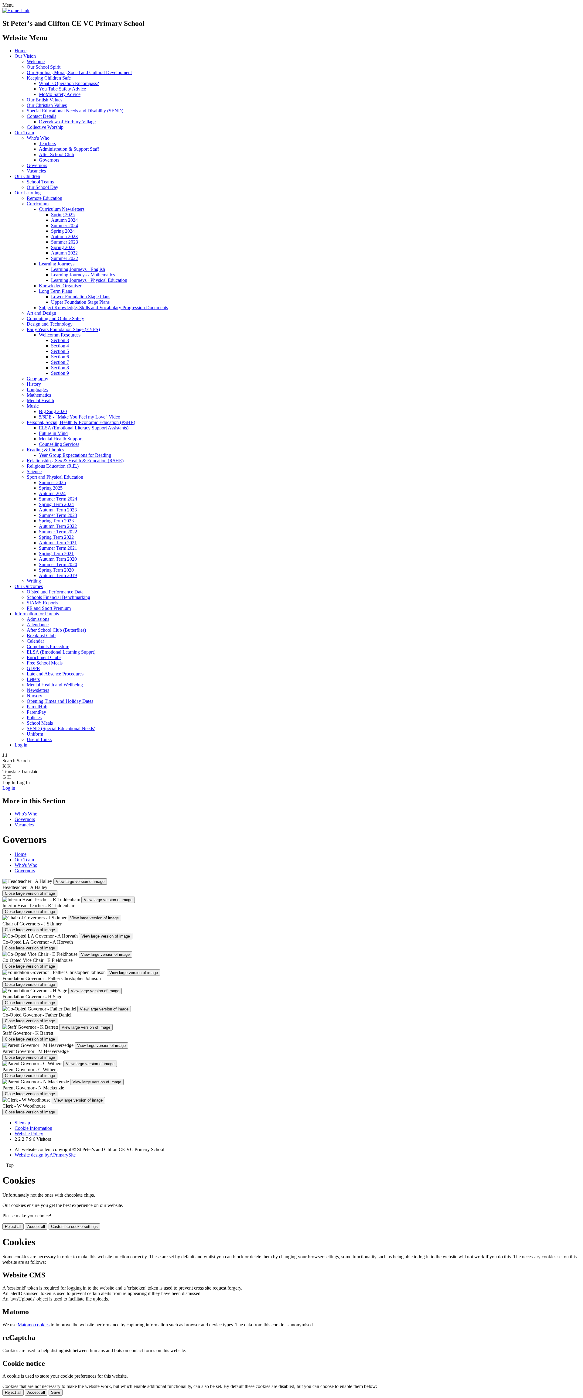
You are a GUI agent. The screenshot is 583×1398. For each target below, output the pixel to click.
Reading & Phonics (45, 449)
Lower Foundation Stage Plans (80, 296)
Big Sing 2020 (53, 411)
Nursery (34, 695)
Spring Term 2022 (56, 537)
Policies (34, 717)
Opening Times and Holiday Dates (60, 701)
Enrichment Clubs (44, 657)
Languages (37, 389)
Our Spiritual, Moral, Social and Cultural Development (79, 72)
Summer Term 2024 (58, 498)
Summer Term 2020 (58, 564)
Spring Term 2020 (56, 570)
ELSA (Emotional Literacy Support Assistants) (83, 427)
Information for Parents (37, 613)
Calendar (35, 641)
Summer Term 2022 (58, 531)
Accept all (36, 1226)
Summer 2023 (64, 241)
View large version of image (80, 881)
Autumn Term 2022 (58, 526)
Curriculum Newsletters (61, 209)
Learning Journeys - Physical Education (89, 280)
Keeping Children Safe (49, 77)
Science (34, 471)
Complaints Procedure (48, 646)
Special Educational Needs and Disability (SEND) (75, 110)
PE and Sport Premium (49, 608)
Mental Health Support (61, 438)
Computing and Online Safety (55, 318)
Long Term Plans (55, 291)
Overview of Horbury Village (67, 121)
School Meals (40, 723)
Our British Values (44, 99)
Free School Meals (45, 662)
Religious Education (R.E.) (53, 466)
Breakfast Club (41, 635)
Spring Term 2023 (56, 520)
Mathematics (39, 395)
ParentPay (36, 712)
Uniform (35, 734)
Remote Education (44, 198)
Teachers (47, 143)
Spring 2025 (63, 214)
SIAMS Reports (42, 602)
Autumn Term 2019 (58, 575)
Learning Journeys (56, 263)
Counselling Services (59, 444)
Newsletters (38, 690)
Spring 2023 (63, 247)
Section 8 (60, 367)
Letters (33, 679)
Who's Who (38, 138)
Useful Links (39, 739)
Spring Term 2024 (56, 504)
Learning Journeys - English (78, 269)
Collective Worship (45, 127)
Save (55, 1392)
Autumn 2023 (64, 236)
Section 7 (60, 362)
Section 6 (60, 356)
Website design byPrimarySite (45, 1154)
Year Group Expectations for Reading (75, 455)
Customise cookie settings (74, 1226)
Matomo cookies (33, 1324)
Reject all (13, 1226)
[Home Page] (15, 10)
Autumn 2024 (64, 220)
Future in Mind (53, 433)
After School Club (56, 154)
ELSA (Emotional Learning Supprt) (61, 652)
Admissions (38, 619)
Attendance (38, 624)
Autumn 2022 (64, 252)
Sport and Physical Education (55, 477)
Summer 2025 (52, 482)
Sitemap (22, 1122)
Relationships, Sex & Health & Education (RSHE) (75, 460)
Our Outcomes (29, 586)
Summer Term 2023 (58, 515)
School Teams (40, 181)
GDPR (33, 668)
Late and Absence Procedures (55, 673)
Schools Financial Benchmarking (58, 597)
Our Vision (25, 56)
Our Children (27, 176)
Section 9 (60, 373)
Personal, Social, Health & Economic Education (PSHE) (81, 422)
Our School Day (42, 187)
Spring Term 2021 (56, 553)
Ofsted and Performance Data (55, 591)
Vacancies (36, 170)
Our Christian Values (47, 105)
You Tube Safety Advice (62, 88)
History (34, 384)
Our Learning (28, 192)
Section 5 (60, 351)
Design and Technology (50, 323)
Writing (34, 580)
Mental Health (40, 400)
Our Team (24, 132)
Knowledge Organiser (60, 285)
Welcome (36, 61)
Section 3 (60, 340)
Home (20, 50)
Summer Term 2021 (58, 548)
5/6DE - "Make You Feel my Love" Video (79, 416)
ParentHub (37, 706)
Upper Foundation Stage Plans (80, 302)
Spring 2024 (63, 231)
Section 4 (60, 345)
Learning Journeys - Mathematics (83, 274)
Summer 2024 (64, 225)
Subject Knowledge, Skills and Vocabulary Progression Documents (103, 307)
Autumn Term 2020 (58, 559)
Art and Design (41, 313)
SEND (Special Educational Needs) (61, 728)
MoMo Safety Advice (59, 94)
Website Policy (29, 1133)
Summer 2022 (64, 258)
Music (33, 405)
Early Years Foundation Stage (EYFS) (63, 329)
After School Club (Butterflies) (56, 630)
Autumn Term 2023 (58, 509)
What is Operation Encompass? (69, 83)
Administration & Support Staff (69, 149)
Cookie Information (33, 1128)
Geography (37, 378)
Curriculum (38, 203)
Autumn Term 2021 (58, 542)
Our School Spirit (43, 67)
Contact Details (41, 116)
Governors (49, 159)
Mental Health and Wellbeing (55, 684)
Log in (21, 744)
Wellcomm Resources (59, 334)
